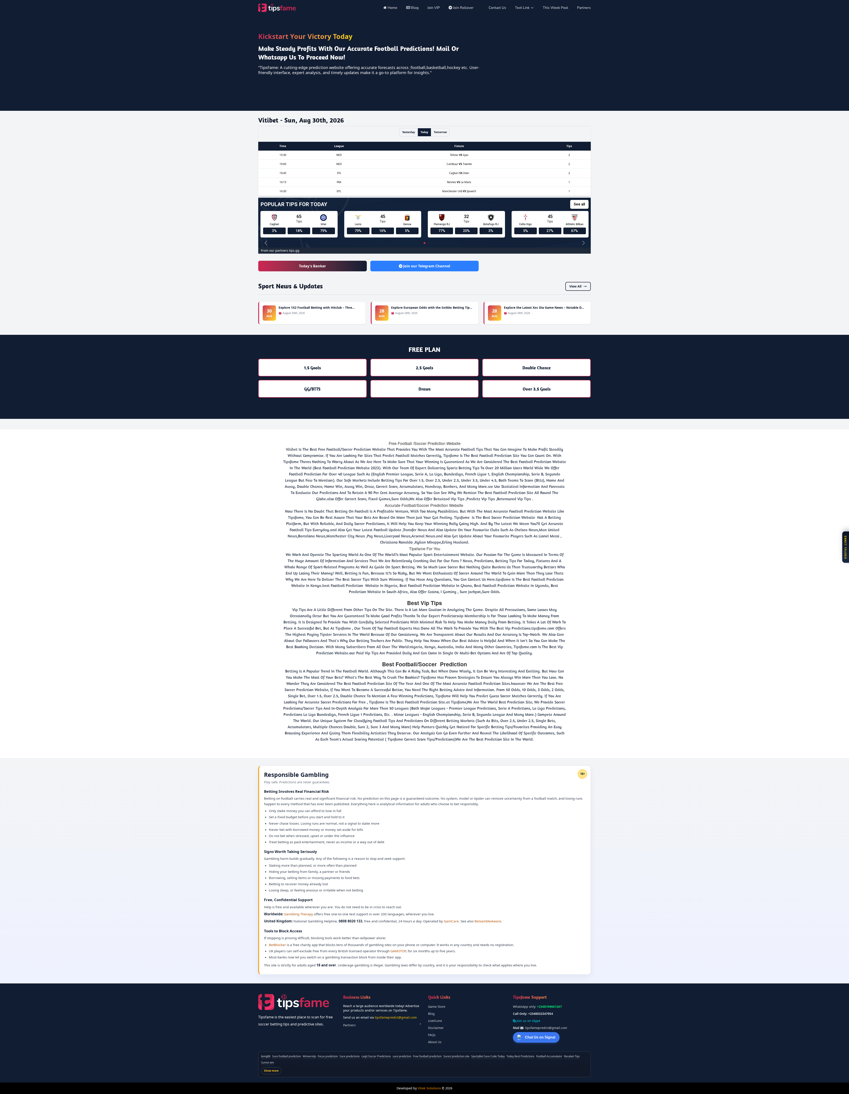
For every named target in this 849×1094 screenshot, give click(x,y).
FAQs (432, 1035)
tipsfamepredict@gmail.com (396, 1017)
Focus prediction (328, 1056)
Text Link (522, 7)
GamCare (451, 921)
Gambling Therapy (298, 914)
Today (424, 132)
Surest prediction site (456, 1056)
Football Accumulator (549, 1056)
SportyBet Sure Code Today (488, 1056)
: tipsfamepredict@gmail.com (540, 1028)
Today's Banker (312, 266)
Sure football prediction (286, 1056)
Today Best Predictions (520, 1056)
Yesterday (408, 132)
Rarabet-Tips (572, 1056)
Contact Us (497, 7)
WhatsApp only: (537, 1006)
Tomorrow (440, 132)
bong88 (265, 1056)
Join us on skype (528, 1021)
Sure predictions (350, 1056)
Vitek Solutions (429, 1088)
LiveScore (435, 1021)
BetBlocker (277, 945)
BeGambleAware (487, 921)
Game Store (436, 1006)
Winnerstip (309, 1056)
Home (392, 7)
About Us (435, 1042)
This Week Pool (555, 7)
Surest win (267, 1062)
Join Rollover (463, 7)
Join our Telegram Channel (426, 266)
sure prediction (402, 1056)
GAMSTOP (398, 951)
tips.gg (294, 250)
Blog (414, 7)
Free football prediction (427, 1056)
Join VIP (433, 7)
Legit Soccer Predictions (376, 1056)
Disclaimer (436, 1028)
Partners (584, 7)
